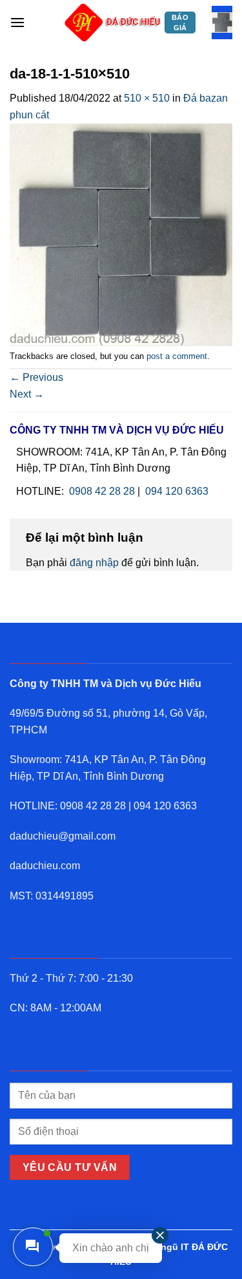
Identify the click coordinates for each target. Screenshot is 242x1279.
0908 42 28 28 (102, 491)
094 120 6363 (176, 491)
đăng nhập (94, 562)
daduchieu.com (45, 865)
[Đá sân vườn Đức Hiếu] (113, 22)
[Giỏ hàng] (222, 22)
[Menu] (17, 22)
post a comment (176, 356)
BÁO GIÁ (180, 23)
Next (27, 394)
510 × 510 (147, 98)
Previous (36, 377)
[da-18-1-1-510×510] (121, 233)
